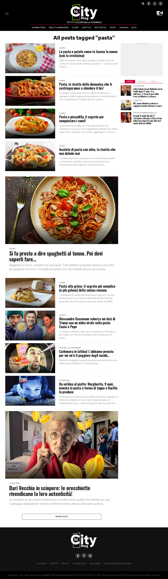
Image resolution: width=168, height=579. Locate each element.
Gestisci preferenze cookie (117, 563)
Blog (134, 27)
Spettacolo (100, 27)
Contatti (53, 563)
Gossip (75, 27)
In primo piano (39, 27)
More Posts (62, 516)
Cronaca (123, 27)
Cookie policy (79, 563)
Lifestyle (86, 27)
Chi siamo (41, 563)
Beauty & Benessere (59, 27)
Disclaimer (95, 563)
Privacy (65, 563)
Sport (113, 27)
